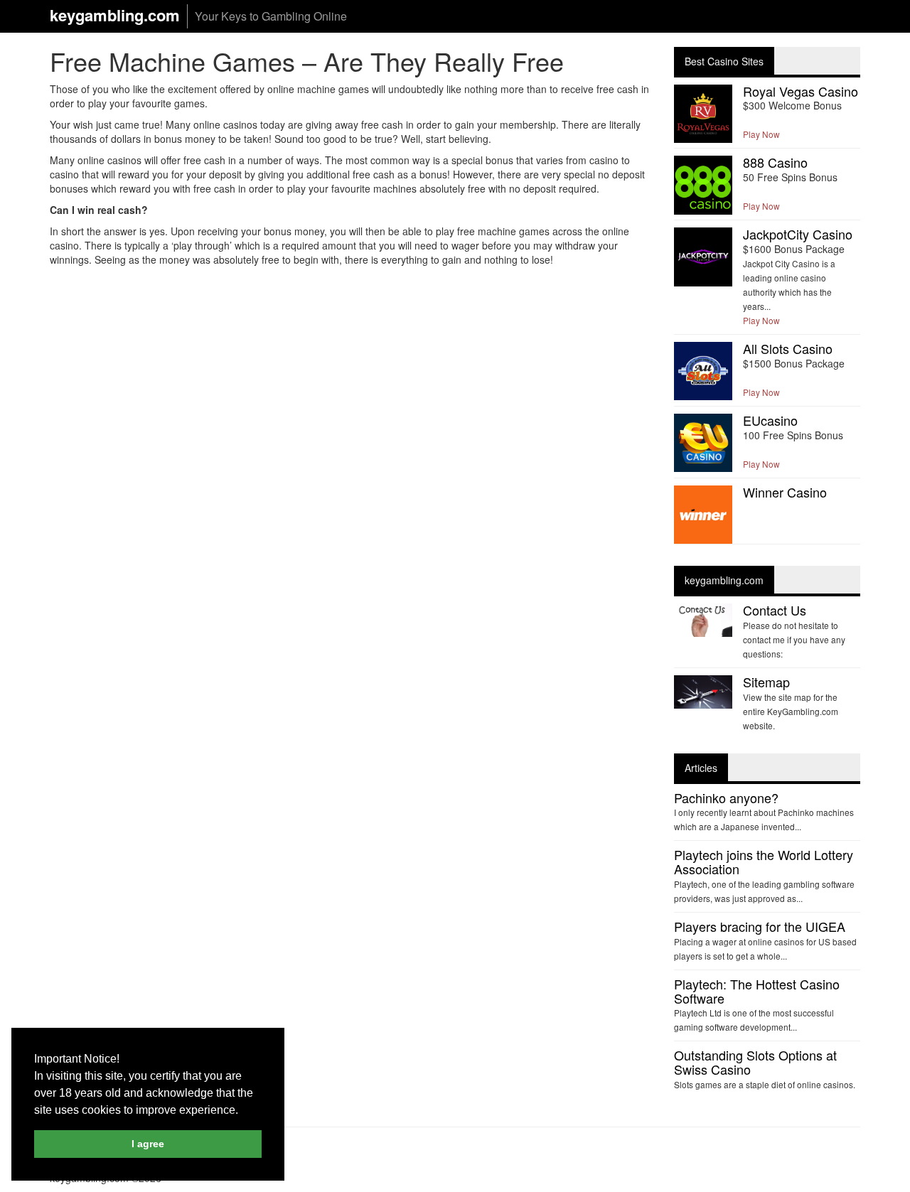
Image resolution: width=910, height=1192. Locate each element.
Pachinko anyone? (726, 797)
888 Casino (775, 162)
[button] (243, 1111)
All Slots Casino (788, 348)
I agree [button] (148, 1143)
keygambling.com (115, 15)
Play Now (761, 134)
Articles (701, 768)
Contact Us (774, 610)
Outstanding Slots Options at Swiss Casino (755, 1062)
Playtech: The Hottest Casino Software (757, 990)
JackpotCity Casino (797, 234)
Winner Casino (785, 492)
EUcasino (770, 420)
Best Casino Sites (724, 61)
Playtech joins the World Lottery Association (763, 861)
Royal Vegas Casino (800, 91)
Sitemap (766, 681)
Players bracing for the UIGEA (759, 926)
